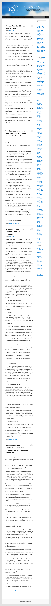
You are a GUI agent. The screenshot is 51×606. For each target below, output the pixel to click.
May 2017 (38, 193)
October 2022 (39, 133)
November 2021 (40, 145)
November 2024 (40, 123)
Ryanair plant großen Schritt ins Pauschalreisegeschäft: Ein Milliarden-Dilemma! (41, 65)
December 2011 (39, 235)
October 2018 (39, 184)
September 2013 (40, 217)
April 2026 (38, 101)
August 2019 (39, 176)
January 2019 (39, 181)
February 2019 (39, 180)
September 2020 (40, 162)
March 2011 (39, 239)
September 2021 (40, 148)
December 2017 (39, 189)
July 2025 (38, 112)
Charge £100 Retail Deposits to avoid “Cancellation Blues (40, 36)
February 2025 (39, 119)
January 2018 (39, 188)
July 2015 (38, 205)
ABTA (38, 247)
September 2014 (40, 210)
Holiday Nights (39, 255)
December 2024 (39, 121)
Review (38, 264)
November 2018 (40, 182)
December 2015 (39, 201)
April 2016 (38, 196)
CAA (37, 251)
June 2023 (38, 131)
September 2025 (40, 109)
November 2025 (40, 108)
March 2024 (39, 127)
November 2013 (40, 214)
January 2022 (39, 143)
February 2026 (39, 104)
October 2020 (39, 161)
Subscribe (11, 17)
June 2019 (38, 177)
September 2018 (40, 185)
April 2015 (38, 206)
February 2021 (39, 157)
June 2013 (38, 219)
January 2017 (39, 194)
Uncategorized (11, 125)
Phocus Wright (39, 261)
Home (7, 17)
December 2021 (39, 144)
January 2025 (39, 120)
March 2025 (39, 117)
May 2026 (38, 100)
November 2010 (40, 241)
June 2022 (38, 139)
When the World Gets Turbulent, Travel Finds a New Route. (41, 51)
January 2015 (39, 209)
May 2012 (38, 231)
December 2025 (39, 107)
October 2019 (39, 174)
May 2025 (38, 115)
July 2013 (38, 218)
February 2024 (39, 128)
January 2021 (39, 159)
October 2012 (39, 226)
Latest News (39, 256)
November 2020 (40, 160)
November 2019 (40, 173)
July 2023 (38, 129)
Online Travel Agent (40, 259)
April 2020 (38, 169)
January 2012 (39, 234)
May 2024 (38, 124)
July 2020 (38, 165)
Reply (16, 590)
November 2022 (40, 132)
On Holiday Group (40, 257)
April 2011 (38, 238)
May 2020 (38, 168)
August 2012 (39, 227)
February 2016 (39, 198)
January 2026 (39, 105)
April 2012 (38, 233)
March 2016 (39, 197)
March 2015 (39, 208)
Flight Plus (39, 252)
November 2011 (40, 237)
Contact (23, 17)
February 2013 (39, 223)
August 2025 (39, 111)
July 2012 (38, 229)
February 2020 (39, 172)
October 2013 (39, 216)
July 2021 (38, 151)
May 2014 (38, 212)
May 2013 (38, 221)
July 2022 (38, 137)
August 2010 (39, 242)
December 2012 (39, 225)
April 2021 (38, 154)
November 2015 (40, 202)
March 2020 (39, 170)
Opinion (38, 260)
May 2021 (38, 153)
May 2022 (38, 140)
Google (38, 253)
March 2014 (39, 213)
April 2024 (38, 125)
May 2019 (38, 178)
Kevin (38, 84)
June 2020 (38, 166)
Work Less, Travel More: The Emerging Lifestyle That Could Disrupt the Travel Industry (41, 41)
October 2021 (39, 147)
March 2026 (39, 103)
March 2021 (39, 156)
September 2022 (40, 135)
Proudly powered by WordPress (25, 601)
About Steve (17, 17)
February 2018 (39, 186)
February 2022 (39, 141)
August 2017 (39, 192)
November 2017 (40, 190)
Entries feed (39, 274)
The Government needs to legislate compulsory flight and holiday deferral (15, 133)
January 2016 (39, 200)
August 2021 (39, 149)
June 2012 (38, 230)
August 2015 (39, 204)
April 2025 (38, 116)
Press (38, 263)
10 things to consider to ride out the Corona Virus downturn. (16, 231)
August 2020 (39, 164)
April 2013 (38, 222)
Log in (38, 272)
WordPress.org (39, 276)
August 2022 (39, 136)
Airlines (38, 248)
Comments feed (40, 275)
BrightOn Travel (40, 249)
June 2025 (38, 113)
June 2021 (38, 152)
